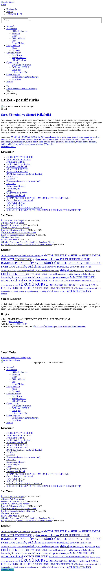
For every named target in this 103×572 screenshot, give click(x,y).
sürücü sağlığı (81, 139)
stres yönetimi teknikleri (31, 139)
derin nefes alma (64, 137)
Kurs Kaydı (17, 55)
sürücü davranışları (50, 139)
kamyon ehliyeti (62, 277)
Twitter (12, 357)
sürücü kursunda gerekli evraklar (32, 291)
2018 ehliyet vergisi (31, 255)
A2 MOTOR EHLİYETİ (17, 171)
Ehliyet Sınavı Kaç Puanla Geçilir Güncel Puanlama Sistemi (26, 244)
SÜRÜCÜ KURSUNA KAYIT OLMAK (24, 208)
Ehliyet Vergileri (13, 188)
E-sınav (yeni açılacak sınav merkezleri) (23, 181)
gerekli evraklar (66, 274)
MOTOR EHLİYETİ (15, 195)
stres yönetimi (14, 139)
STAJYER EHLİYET (15, 203)
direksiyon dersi (37, 270)
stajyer (93, 281)
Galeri (14, 36)
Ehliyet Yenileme (19, 60)
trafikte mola (70, 142)
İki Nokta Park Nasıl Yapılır (13, 220)
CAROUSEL (12, 176)
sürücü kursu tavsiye (57, 291)
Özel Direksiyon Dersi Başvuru (25, 77)
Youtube (19, 357)
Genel (9, 191)
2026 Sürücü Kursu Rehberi (18, 164)
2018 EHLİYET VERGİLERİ (19, 157)
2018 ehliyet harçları (11, 255)
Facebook (5, 357)
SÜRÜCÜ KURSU (14, 205)
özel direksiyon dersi (79, 290)
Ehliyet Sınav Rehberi (15, 186)
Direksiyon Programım (21, 65)
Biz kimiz (16, 33)
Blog (14, 41)
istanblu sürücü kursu (84, 274)
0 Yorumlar (48, 144)
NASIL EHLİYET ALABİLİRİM (62, 281)
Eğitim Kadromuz (19, 31)
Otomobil (16, 50)
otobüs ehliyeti (82, 280)
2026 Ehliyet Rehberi (15, 162)
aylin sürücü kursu (46, 259)
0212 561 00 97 (20, 324)
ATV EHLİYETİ (23, 259)
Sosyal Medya (18, 43)
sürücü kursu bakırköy (87, 288)
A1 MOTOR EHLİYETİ (17, 169)
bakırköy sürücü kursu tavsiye (61, 266)
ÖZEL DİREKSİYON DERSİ (19, 200)
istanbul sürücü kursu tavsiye (41, 277)
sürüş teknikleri (18, 142)
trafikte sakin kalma (9, 144)
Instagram (27, 357)
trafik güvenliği (57, 142)
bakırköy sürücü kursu (30, 266)
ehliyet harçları (76, 270)
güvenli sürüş (77, 137)
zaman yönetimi (36, 144)
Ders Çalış (16, 69)
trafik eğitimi (44, 142)
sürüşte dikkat (32, 142)
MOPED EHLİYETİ (12, 280)
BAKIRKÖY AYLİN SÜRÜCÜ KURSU (24, 174)
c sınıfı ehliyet (23, 270)
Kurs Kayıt (16, 79)
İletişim (9, 11)
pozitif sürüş (89, 137)
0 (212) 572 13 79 (14, 14)
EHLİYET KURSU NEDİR (36, 274)
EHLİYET (40, 137)
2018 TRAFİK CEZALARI (18, 159)
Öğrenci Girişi (12, 62)
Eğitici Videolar (18, 38)
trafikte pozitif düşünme (86, 142)
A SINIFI (73, 255)
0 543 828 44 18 (16, 321)
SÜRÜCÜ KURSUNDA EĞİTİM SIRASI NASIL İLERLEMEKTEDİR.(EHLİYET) (43, 210)
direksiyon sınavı (52, 271)
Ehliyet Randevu (19, 57)
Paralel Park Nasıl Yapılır (11, 225)
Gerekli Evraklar (13, 53)
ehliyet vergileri (92, 270)
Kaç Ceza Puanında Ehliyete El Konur (17, 235)
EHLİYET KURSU (13, 274)
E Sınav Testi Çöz (19, 72)
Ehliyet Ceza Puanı (9, 240)
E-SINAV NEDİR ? (20, 67)
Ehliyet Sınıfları (13, 45)
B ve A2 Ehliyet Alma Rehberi (14, 230)
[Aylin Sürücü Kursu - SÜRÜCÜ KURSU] (8, 4)
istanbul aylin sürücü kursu (14, 277)
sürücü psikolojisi (67, 139)
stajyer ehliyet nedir (12, 285)
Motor (14, 48)
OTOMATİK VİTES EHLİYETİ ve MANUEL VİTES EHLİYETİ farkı (37, 198)
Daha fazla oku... (8, 146)
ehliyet (64, 270)
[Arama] (30, 20)
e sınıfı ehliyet (54, 274)
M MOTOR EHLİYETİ (16, 193)
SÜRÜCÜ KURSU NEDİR (45, 288)
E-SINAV (10, 179)
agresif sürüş (50, 137)
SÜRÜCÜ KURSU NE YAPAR (68, 288)
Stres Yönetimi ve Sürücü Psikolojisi (26, 114)
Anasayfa (10, 26)
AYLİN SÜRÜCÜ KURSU (23, 137)
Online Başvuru (13, 74)
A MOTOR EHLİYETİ (16, 167)
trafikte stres (24, 144)
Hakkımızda (11, 9)
